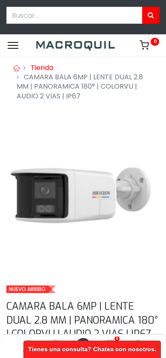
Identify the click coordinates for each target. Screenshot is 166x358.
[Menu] (13, 45)
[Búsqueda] (151, 15)
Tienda (42, 68)
